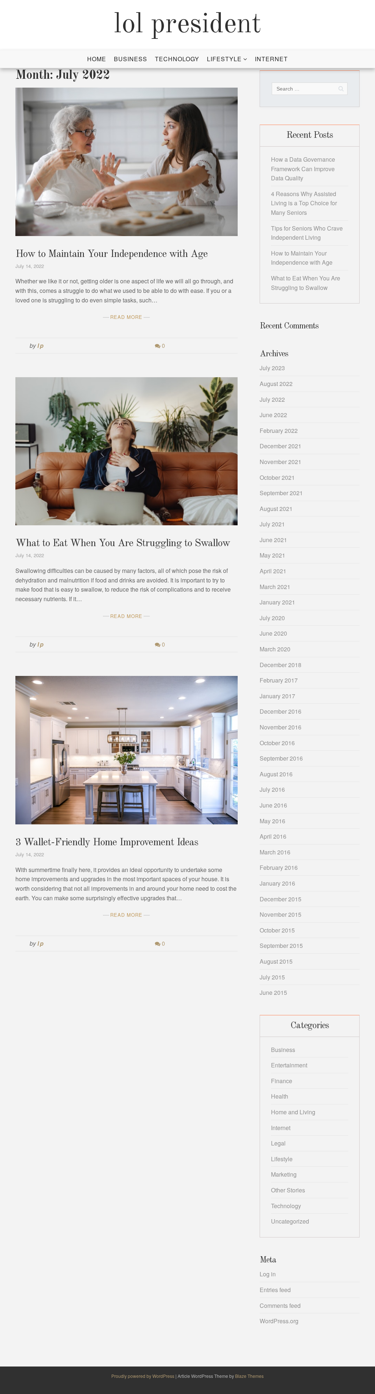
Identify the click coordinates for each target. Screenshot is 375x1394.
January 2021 (277, 602)
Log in (268, 1274)
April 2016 (273, 836)
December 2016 (280, 711)
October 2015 (277, 930)
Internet (271, 59)
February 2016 (279, 867)
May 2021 (272, 555)
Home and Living (293, 1112)
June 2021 (273, 540)
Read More (126, 316)
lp (41, 345)
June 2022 (273, 415)
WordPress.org (279, 1321)
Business (130, 59)
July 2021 (272, 524)
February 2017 (279, 680)
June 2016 (273, 805)
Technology (177, 59)
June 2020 (273, 633)
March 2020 (275, 649)
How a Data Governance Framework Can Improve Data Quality (303, 168)
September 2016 (281, 758)
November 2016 (280, 727)
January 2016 (277, 883)
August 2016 (276, 774)
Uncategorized (290, 1221)
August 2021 (276, 508)
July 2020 (272, 618)
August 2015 (276, 961)
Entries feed (275, 1290)
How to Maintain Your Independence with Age (111, 254)
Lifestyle (224, 59)
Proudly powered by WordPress (143, 1376)
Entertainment (289, 1065)
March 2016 (275, 852)
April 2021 (273, 571)
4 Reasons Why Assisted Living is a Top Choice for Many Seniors (304, 203)
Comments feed (280, 1305)
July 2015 (272, 977)
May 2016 (272, 821)
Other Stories (288, 1190)
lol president (187, 25)
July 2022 (272, 399)
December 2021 (280, 446)
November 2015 (280, 914)
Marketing (284, 1174)
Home (96, 59)
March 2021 (275, 586)
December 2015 (280, 899)
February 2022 (279, 430)
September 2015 (281, 945)
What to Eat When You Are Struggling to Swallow (122, 543)
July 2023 (272, 368)
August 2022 (276, 383)
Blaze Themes (249, 1376)
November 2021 (280, 461)
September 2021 (281, 493)
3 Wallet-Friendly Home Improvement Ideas (106, 843)
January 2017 (277, 696)
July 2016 (272, 789)
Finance (281, 1081)
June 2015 (273, 992)
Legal (278, 1143)
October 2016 (277, 743)
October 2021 (277, 477)
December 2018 (280, 665)
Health (279, 1096)
